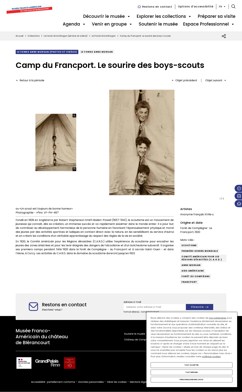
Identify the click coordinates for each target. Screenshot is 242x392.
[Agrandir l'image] (74, 115)
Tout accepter (191, 365)
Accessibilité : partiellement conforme (53, 382)
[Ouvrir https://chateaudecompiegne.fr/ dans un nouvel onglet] (69, 363)
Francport (189, 282)
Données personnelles (91, 382)
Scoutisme (189, 245)
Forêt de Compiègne (196, 276)
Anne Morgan (191, 265)
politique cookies (211, 356)
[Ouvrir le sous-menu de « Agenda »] (84, 24)
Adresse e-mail (132, 302)
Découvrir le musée (104, 16)
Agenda (71, 24)
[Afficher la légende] (74, 169)
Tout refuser (191, 372)
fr (220, 6)
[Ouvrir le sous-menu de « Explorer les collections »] (189, 16)
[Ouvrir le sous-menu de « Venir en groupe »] (130, 24)
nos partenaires (217, 317)
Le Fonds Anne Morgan (104, 35)
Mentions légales (139, 382)
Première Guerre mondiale (200, 251)
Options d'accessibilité (196, 6)
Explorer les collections (161, 16)
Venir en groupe (109, 24)
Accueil (20, 35)
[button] (233, 7)
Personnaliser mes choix (191, 379)
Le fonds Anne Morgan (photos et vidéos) (66, 35)
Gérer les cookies (117, 382)
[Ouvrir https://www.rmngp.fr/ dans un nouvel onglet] (47, 363)
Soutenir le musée (158, 24)
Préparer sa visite (216, 16)
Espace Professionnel (206, 24)
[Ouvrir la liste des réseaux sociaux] (224, 36)
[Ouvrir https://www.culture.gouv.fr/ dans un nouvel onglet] (23, 363)
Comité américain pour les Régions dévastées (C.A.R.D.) (202, 258)
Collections (34, 35)
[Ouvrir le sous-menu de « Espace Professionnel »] (232, 24)
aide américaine (193, 270)
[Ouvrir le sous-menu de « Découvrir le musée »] (128, 16)
